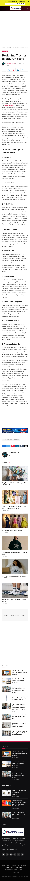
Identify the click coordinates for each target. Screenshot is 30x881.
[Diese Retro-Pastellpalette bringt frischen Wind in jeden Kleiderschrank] (15, 497)
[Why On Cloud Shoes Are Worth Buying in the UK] (15, 590)
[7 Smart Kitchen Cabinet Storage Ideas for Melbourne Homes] (6, 725)
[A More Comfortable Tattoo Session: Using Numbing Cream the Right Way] (6, 698)
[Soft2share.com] (16, 8)
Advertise (24, 865)
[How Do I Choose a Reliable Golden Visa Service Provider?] (6, 681)
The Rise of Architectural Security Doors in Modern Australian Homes (19, 733)
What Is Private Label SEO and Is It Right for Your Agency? (19, 716)
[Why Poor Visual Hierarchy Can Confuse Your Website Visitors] (6, 673)
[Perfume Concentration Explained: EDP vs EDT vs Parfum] (6, 793)
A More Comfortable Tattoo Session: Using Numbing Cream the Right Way (20, 697)
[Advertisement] (15, 29)
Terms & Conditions (11, 869)
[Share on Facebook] (4, 70)
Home (3, 865)
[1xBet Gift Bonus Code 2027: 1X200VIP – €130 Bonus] (6, 815)
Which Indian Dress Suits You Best (12, 530)
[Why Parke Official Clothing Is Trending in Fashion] (15, 566)
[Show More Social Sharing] (26, 70)
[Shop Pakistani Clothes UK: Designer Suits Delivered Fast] (15, 473)
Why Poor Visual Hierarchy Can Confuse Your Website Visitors (20, 672)
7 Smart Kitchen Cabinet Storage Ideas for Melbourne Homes (19, 724)
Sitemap (20, 869)
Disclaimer (19, 867)
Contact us (15, 865)
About (8, 865)
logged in (13, 615)
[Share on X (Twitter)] (9, 70)
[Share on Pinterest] (13, 70)
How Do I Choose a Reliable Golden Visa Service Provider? (20, 680)
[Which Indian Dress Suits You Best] (15, 521)
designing (16, 439)
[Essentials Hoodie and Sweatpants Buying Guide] (15, 543)
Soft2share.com (11, 63)
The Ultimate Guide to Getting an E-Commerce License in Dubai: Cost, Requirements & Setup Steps (19, 707)
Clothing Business (7, 439)
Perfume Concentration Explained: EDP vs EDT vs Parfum (19, 792)
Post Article (15, 872)
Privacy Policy (10, 867)
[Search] (27, 8)
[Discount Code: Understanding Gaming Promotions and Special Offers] (6, 689)
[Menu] (3, 8)
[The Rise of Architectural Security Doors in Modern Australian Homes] (6, 733)
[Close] (29, 1)
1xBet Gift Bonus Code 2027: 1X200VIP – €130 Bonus (19, 814)
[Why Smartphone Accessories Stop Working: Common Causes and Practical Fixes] (6, 803)
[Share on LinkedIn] (18, 70)
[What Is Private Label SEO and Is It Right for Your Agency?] (6, 717)
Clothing (5, 51)
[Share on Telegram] (22, 70)
